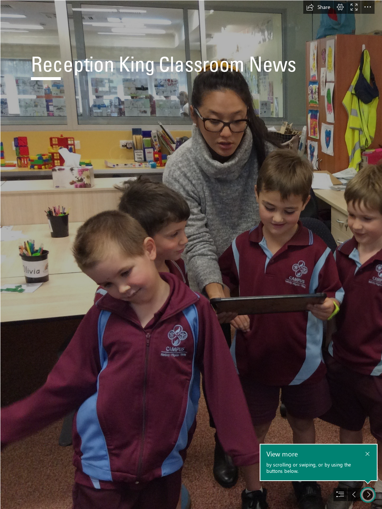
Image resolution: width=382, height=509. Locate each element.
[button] (318, 7)
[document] (191, 254)
